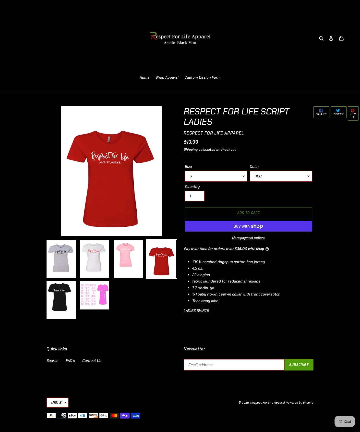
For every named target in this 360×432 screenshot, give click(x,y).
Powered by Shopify (299, 403)
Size (188, 166)
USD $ (56, 402)
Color (254, 166)
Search (53, 360)
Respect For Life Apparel (267, 403)
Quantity (192, 186)
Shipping (191, 149)
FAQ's (70, 360)
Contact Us (91, 360)
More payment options (248, 238)
